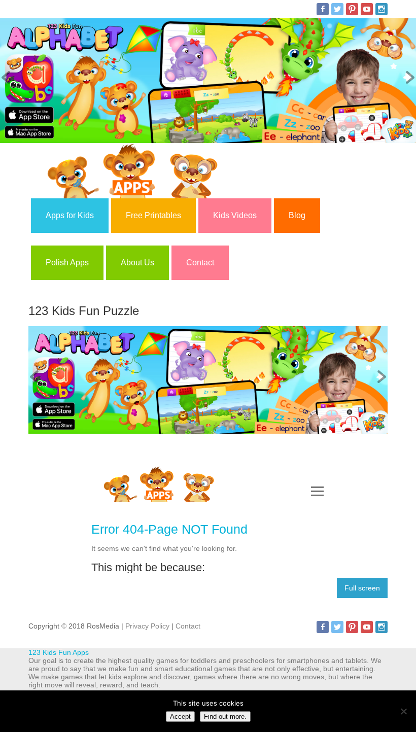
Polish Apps (67, 262)
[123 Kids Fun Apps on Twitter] (337, 9)
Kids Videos (235, 215)
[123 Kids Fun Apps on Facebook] (323, 9)
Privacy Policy (147, 626)
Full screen (362, 588)
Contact (200, 262)
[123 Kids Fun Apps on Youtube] (367, 9)
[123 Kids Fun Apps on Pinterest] (352, 9)
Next (408, 78)
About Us (137, 262)
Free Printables (153, 215)
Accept (180, 716)
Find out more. (225, 716)
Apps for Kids (70, 215)
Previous (7, 78)
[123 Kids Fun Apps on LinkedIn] (381, 9)
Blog (297, 215)
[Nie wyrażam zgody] (403, 711)
